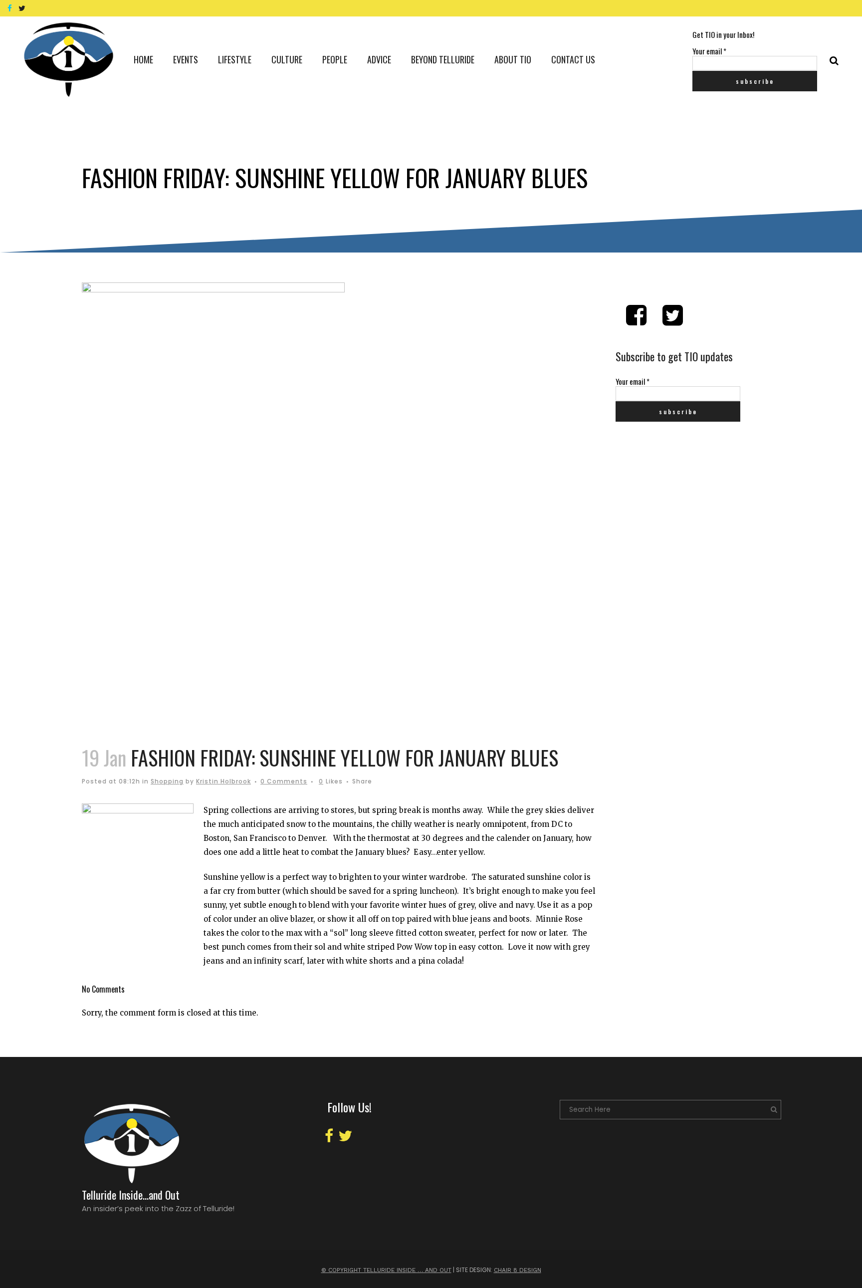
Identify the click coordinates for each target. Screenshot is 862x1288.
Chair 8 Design (517, 1270)
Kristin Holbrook (223, 781)
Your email (709, 51)
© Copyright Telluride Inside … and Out (386, 1270)
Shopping (167, 781)
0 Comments (283, 781)
